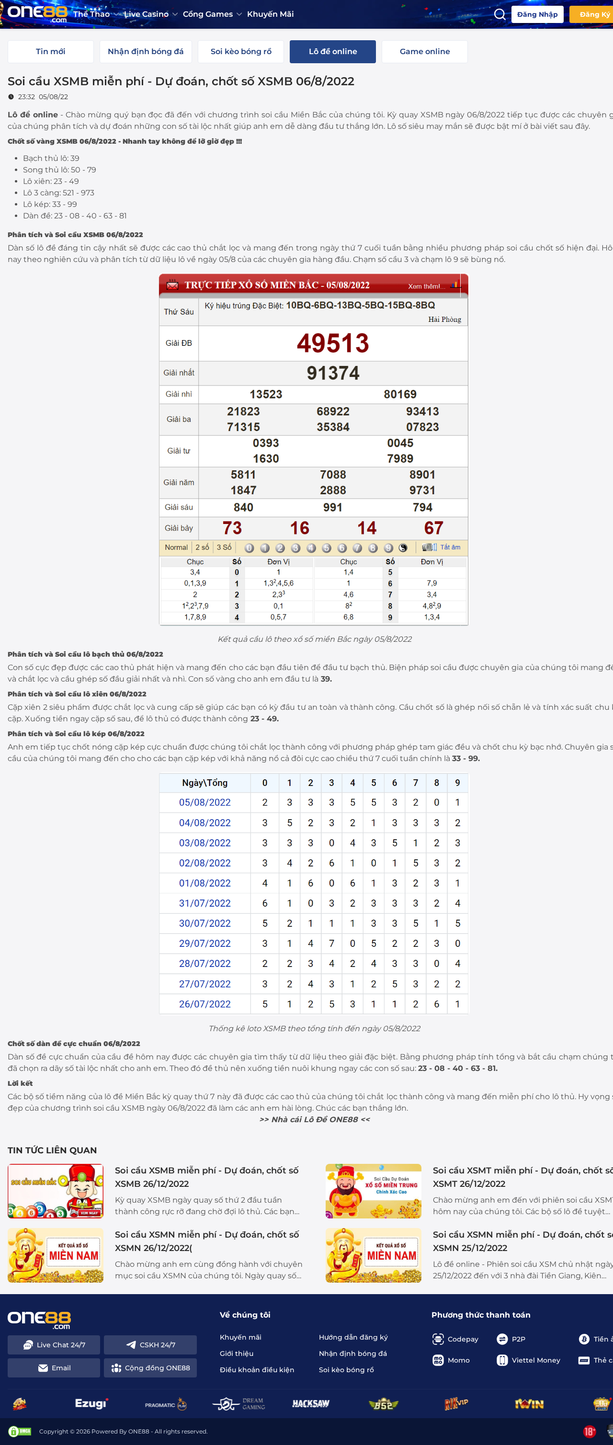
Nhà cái (286, 1119)
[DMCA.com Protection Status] (20, 1431)
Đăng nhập (537, 14)
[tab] (51, 51)
